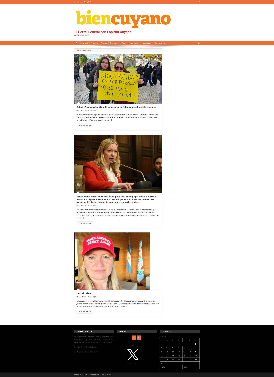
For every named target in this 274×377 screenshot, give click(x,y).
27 (184, 359)
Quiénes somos (160, 43)
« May (163, 367)
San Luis (104, 43)
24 (167, 359)
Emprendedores (134, 43)
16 (161, 355)
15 (196, 352)
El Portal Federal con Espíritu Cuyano (102, 32)
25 (173, 359)
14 (190, 352)
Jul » (185, 367)
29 (196, 359)
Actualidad (84, 43)
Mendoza (94, 43)
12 (179, 352)
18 (173, 355)
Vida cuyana (147, 43)
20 (184, 355)
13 (184, 352)
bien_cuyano (93, 110)
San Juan (113, 43)
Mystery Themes (107, 374)
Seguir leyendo (86, 125)
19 (179, 355)
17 (167, 355)
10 (167, 352)
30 (161, 363)
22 (196, 355)
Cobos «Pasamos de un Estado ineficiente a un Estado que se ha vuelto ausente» (116, 107)
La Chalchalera (84, 293)
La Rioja (122, 43)
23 (161, 359)
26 (179, 359)
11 (173, 352)
